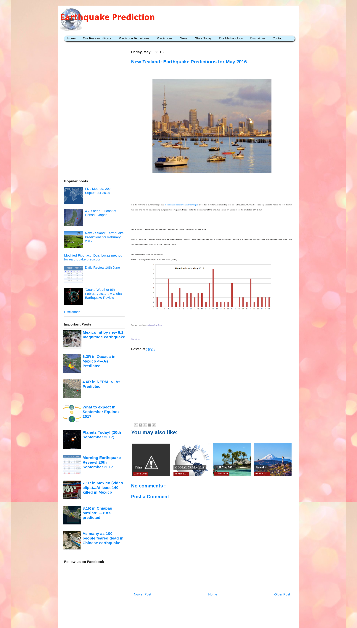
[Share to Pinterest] (154, 425)
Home (71, 38)
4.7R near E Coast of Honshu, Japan (100, 213)
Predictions (164, 38)
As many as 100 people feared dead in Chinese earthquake (103, 538)
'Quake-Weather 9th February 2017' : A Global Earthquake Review (104, 293)
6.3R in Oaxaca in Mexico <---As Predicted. (99, 361)
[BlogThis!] (140, 425)
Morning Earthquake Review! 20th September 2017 (102, 462)
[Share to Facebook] (149, 425)
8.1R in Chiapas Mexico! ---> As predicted (97, 513)
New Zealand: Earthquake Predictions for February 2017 (104, 237)
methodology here (154, 325)
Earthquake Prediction (107, 17)
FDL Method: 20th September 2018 (98, 191)
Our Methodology (231, 38)
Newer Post (142, 594)
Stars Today (203, 38)
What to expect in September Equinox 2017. (101, 412)
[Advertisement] (212, 190)
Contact (278, 38)
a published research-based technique (181, 205)
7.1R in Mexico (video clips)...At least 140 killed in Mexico (103, 488)
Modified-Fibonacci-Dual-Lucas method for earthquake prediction (93, 257)
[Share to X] (145, 425)
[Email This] (136, 425)
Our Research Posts (97, 38)
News (184, 38)
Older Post (282, 594)
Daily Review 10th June (102, 267)
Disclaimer (257, 38)
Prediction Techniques (134, 38)
